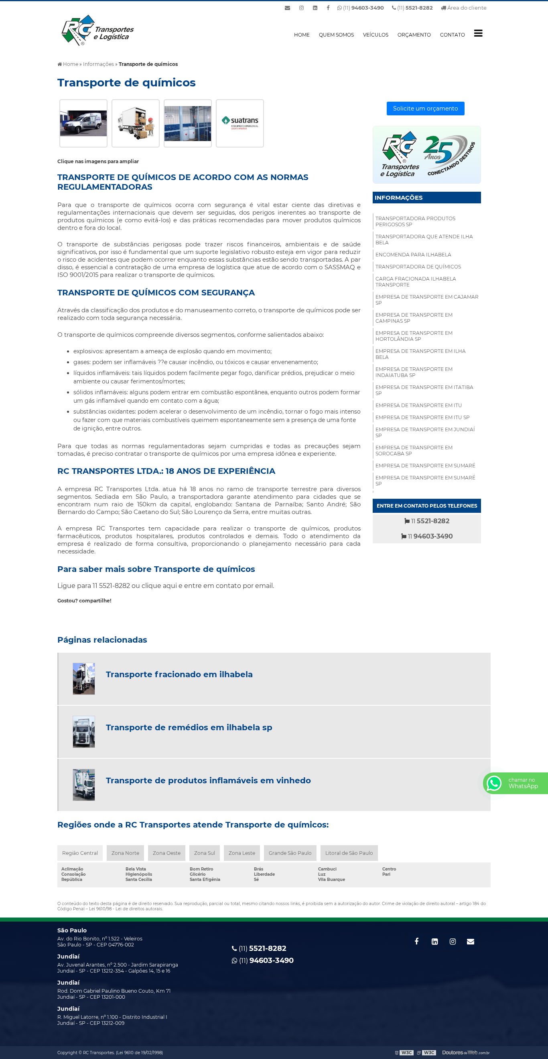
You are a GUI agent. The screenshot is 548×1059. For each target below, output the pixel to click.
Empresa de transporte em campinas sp (414, 318)
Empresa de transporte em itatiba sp (424, 390)
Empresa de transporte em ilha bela (420, 354)
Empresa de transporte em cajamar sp (427, 300)
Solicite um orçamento (425, 108)
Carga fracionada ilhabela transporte (415, 282)
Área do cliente (466, 7)
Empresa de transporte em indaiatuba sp (414, 372)
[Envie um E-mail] (287, 7)
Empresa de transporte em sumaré (425, 466)
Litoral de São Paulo (349, 853)
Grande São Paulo (290, 853)
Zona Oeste (167, 853)
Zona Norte (125, 853)
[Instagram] (301, 7)
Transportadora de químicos (418, 267)
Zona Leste (242, 853)
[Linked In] (315, 7)
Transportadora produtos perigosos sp (415, 221)
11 (429, 521)
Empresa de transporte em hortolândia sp (414, 336)
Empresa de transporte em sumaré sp (425, 481)
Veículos (375, 35)
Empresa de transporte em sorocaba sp (414, 450)
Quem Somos (336, 35)
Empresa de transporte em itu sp (422, 417)
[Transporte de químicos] (83, 123)
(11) (414, 7)
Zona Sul (204, 853)
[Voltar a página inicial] (97, 29)
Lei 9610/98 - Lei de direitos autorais (125, 909)
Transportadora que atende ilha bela (424, 240)
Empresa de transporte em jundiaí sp (425, 432)
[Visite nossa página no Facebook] (328, 7)
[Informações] (478, 33)
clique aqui (159, 586)
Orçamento (414, 35)
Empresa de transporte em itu (418, 405)
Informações (399, 197)
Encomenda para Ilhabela (413, 255)
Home (302, 35)
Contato (452, 35)
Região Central (80, 853)
